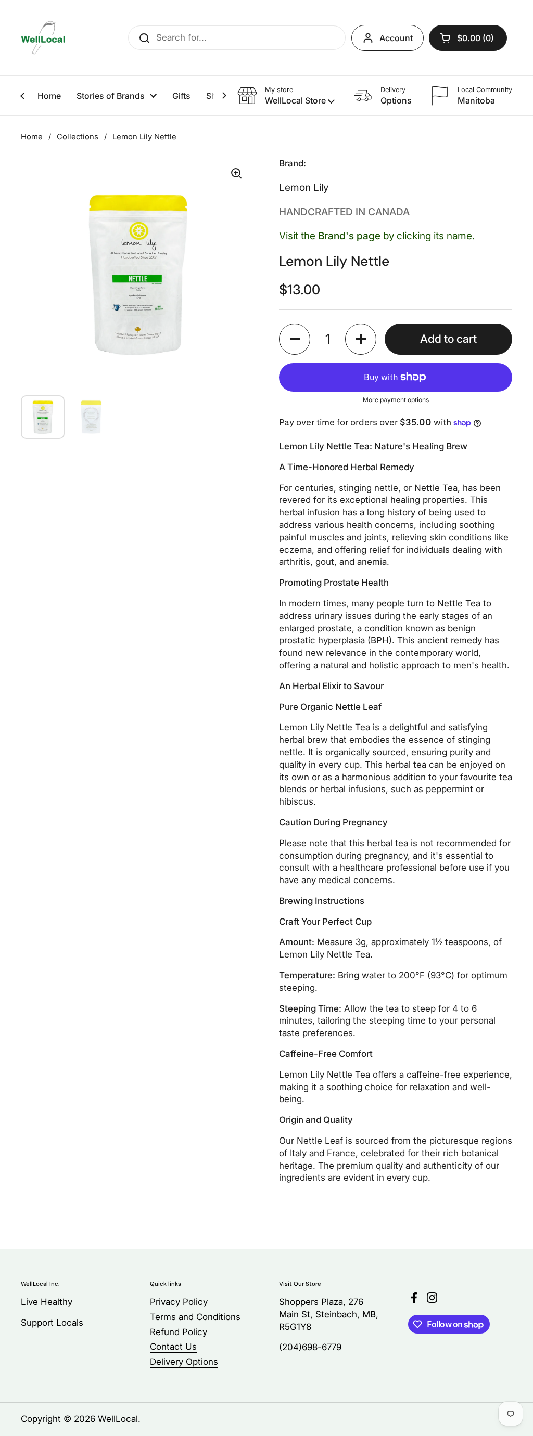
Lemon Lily (303, 187)
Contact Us (173, 1346)
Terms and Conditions (195, 1317)
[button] (468, 38)
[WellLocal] (43, 38)
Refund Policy (178, 1332)
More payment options (396, 400)
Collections (77, 136)
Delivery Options (184, 1361)
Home (32, 136)
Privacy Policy (179, 1302)
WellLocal (118, 1419)
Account (396, 38)
